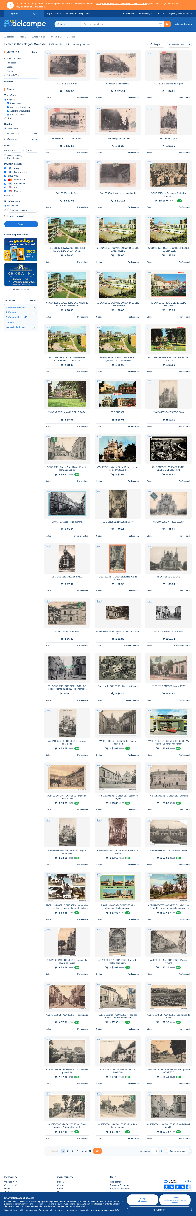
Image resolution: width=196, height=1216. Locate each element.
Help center (115, 1182)
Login (34, 13)
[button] (160, 24)
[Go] (162, 1150)
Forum (60, 1188)
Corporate (9, 1185)
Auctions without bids (20, 111)
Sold (9, 118)
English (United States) (179, 13)
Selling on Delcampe (119, 1188)
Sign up (14, 13)
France (10, 71)
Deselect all (8, 195)
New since (12, 133)
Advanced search (183, 24)
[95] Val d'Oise (13, 75)
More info (114, 1210)
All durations (13, 128)
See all (34, 52)
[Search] (167, 24)
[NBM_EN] (20, 249)
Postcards (11, 62)
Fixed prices (16, 103)
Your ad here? (22, 289)
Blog (59, 1182)
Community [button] (69, 13)
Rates (7, 1188)
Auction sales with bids (21, 107)
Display (157, 44)
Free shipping (13, 158)
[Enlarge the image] (67, 65)
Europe (10, 67)
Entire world (12, 205)
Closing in (12, 139)
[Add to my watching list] (86, 54)
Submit (21, 224)
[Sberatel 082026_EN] (20, 275)
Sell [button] (57, 13)
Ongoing (11, 99)
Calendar (61, 1185)
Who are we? (10, 1182)
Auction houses (17, 114)
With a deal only (14, 155)
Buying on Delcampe (120, 1185)
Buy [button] (48, 13)
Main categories (14, 58)
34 (90, 1151)
